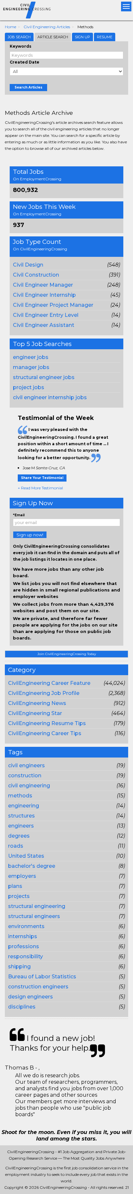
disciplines (22, 1007)
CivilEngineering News (37, 703)
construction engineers (38, 987)
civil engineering (29, 785)
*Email (19, 515)
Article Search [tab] (52, 37)
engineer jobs (30, 357)
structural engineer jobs (44, 377)
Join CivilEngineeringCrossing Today (66, 654)
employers (22, 876)
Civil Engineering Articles (47, 26)
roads (15, 846)
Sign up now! (29, 534)
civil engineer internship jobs (50, 397)
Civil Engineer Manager (43, 285)
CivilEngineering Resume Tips (47, 723)
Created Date (24, 62)
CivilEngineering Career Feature (49, 683)
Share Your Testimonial (42, 478)
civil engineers (26, 765)
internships (22, 936)
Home (10, 26)
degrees (19, 836)
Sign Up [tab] (82, 37)
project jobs (28, 387)
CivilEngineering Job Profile (43, 693)
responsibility (25, 956)
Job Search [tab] (19, 37)
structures (21, 816)
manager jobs (31, 367)
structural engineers (34, 916)
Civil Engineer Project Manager (53, 305)
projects (19, 896)
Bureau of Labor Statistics (42, 976)
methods (20, 796)
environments (26, 926)
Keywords (20, 46)
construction (24, 775)
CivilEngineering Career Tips (44, 733)
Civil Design (28, 265)
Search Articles (28, 87)
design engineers (30, 997)
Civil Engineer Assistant (43, 325)
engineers (21, 826)
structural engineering (36, 906)
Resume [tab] (104, 37)
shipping (19, 966)
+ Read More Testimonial (40, 487)
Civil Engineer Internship (44, 295)
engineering (23, 806)
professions (23, 946)
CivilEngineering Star (35, 713)
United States (26, 856)
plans (15, 886)
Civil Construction (36, 275)
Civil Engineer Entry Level (45, 315)
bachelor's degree (31, 866)
